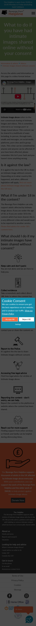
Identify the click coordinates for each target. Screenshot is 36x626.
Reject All (26, 319)
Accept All (9, 319)
